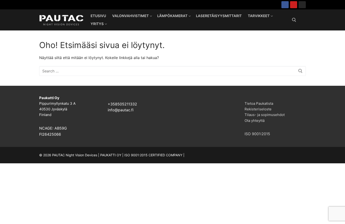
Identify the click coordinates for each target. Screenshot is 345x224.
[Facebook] (285, 4)
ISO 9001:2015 (257, 133)
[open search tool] (294, 20)
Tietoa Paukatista (259, 103)
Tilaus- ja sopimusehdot (265, 114)
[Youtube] (293, 4)
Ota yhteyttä (254, 120)
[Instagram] (302, 4)
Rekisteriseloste (258, 109)
